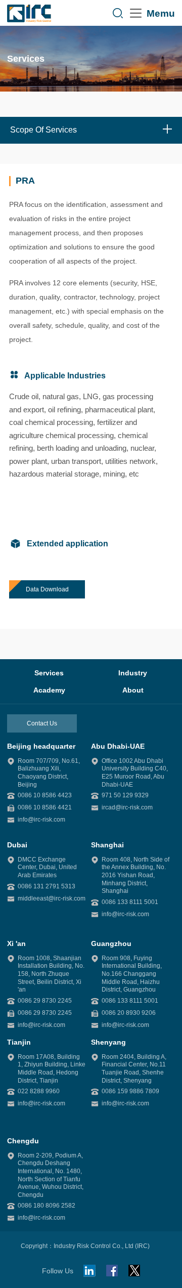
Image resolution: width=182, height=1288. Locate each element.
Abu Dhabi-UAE (118, 746)
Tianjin (19, 1042)
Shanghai (107, 845)
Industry (132, 673)
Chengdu (23, 1141)
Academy (49, 690)
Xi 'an (16, 943)
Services (49, 673)
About (133, 690)
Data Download (47, 589)
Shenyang (108, 1042)
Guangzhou (111, 943)
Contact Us (42, 723)
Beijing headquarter (41, 746)
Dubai (17, 845)
